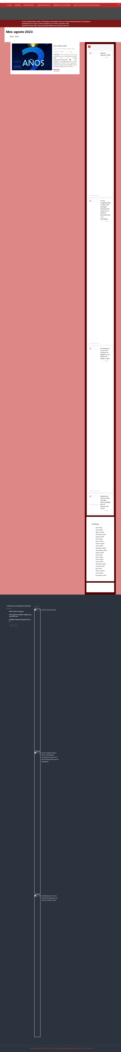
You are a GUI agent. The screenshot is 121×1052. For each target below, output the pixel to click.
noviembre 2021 (101, 575)
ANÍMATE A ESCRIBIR (61, 5)
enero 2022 (99, 573)
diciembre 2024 (101, 534)
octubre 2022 (100, 566)
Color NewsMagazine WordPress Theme (68, 1048)
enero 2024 (99, 546)
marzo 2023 (99, 559)
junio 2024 (99, 539)
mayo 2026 (99, 530)
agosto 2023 (100, 552)
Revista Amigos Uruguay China (66, 49)
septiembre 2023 (101, 550)
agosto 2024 (100, 537)
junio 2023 (99, 555)
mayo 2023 (99, 557)
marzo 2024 (99, 541)
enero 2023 (99, 562)
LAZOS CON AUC (43, 5)
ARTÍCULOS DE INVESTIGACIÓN (86, 5)
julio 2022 (99, 568)
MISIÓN (18, 5)
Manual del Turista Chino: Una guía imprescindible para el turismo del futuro (45, 25)
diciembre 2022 (101, 564)
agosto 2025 (100, 532)
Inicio (9, 5)
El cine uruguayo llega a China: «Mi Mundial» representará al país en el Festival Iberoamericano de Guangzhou (56, 21)
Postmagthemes (88, 1048)
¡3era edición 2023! (60, 46)
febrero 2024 (100, 543)
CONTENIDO (29, 5)
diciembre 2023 (101, 548)
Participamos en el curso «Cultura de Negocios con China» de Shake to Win (45, 23)
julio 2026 (99, 527)
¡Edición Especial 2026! (105, 54)
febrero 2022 (100, 571)
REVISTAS (57, 70)
